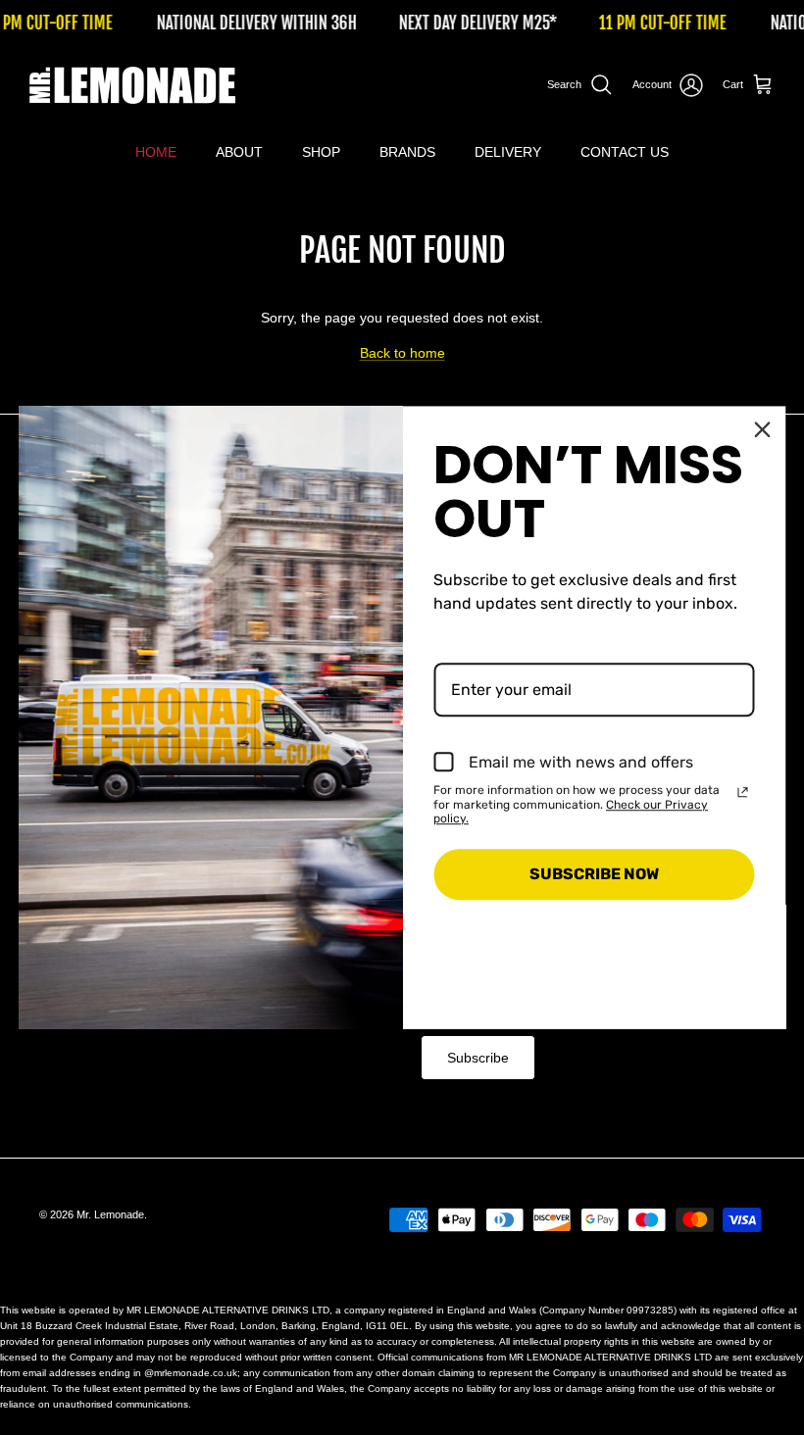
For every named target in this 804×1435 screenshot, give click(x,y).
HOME (155, 152)
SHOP (321, 152)
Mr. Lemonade (110, 1214)
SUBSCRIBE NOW (594, 875)
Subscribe (478, 1057)
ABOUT (239, 152)
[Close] (762, 429)
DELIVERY (508, 152)
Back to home (402, 353)
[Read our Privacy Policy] (743, 792)
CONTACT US (624, 152)
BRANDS (407, 152)
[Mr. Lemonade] (132, 85)
